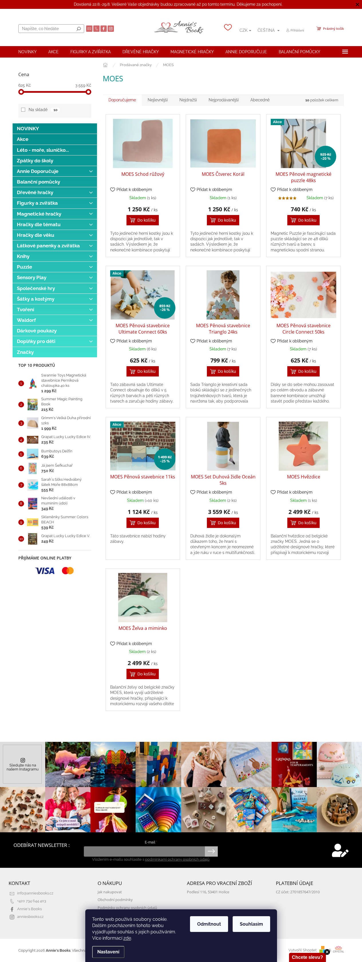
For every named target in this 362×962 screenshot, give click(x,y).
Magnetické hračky (39, 214)
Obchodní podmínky (115, 899)
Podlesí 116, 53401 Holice (208, 892)
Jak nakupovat (110, 892)
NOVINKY (28, 128)
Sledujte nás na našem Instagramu (23, 767)
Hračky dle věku (35, 235)
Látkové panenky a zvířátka (48, 246)
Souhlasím (251, 924)
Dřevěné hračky (35, 192)
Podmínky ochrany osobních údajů (127, 907)
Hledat (79, 28)
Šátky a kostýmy (35, 299)
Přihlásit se (211, 851)
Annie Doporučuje (37, 171)
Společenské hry (36, 288)
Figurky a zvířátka (37, 203)
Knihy (23, 256)
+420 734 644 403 (31, 901)
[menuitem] (27, 52)
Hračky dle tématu (39, 224)
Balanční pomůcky (38, 182)
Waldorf (26, 320)
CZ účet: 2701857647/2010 (298, 892)
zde (127, 938)
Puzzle (24, 267)
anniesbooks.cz (30, 916)
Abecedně (260, 100)
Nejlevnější (158, 100)
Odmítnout (209, 924)
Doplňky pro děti (36, 341)
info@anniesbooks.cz (35, 893)
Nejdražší (188, 100)
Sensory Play (31, 277)
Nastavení (108, 952)
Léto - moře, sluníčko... (43, 150)
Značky (25, 352)
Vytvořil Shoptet (302, 950)
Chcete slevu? (307, 957)
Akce (22, 139)
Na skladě (43, 109)
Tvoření (25, 309)
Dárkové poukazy (37, 331)
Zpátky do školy (35, 160)
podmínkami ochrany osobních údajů (177, 859)
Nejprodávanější (224, 100)
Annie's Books (29, 909)
